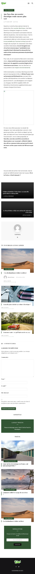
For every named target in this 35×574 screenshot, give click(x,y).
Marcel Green (11, 277)
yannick (17, 234)
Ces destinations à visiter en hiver (15, 273)
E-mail (3, 386)
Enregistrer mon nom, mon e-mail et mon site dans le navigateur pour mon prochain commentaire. (15, 402)
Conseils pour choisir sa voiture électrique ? (17, 304)
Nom (3, 379)
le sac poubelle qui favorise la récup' (14, 41)
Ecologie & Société (10, 461)
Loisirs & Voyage (10, 489)
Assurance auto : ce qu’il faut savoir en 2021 (16, 332)
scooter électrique (19, 28)
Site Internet (5, 393)
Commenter (4, 357)
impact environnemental (22, 67)
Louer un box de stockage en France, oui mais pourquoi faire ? (15, 465)
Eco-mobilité (9, 10)
